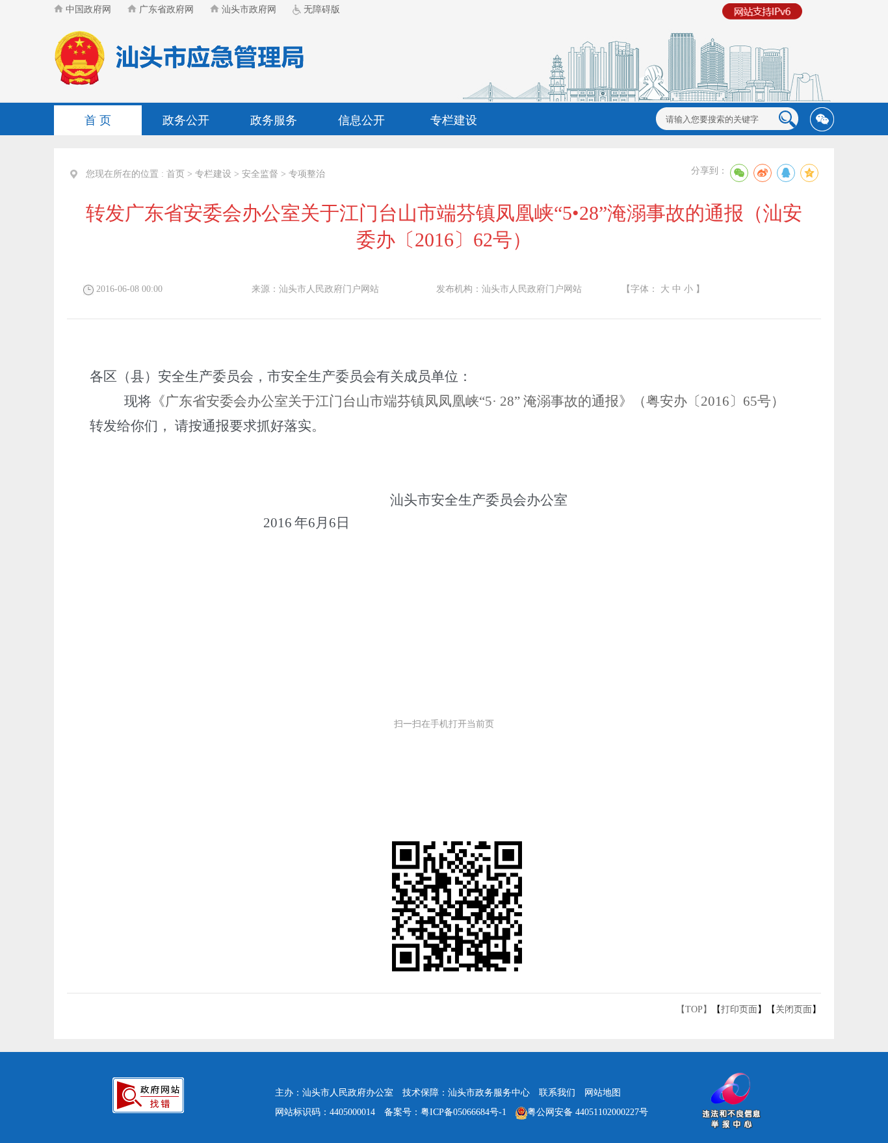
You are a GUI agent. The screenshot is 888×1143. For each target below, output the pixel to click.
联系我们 (557, 1092)
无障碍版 (320, 9)
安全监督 (260, 174)
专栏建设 (453, 120)
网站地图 (602, 1092)
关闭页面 (794, 1009)
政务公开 (186, 120)
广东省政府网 (165, 9)
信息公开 (361, 120)
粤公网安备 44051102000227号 (587, 1112)
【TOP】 (694, 1009)
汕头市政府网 (247, 9)
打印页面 (739, 1009)
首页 (175, 174)
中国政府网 (87, 9)
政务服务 (273, 120)
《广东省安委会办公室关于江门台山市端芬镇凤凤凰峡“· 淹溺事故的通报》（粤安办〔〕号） (468, 401)
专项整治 (307, 174)
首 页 (98, 120)
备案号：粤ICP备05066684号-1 (445, 1112)
